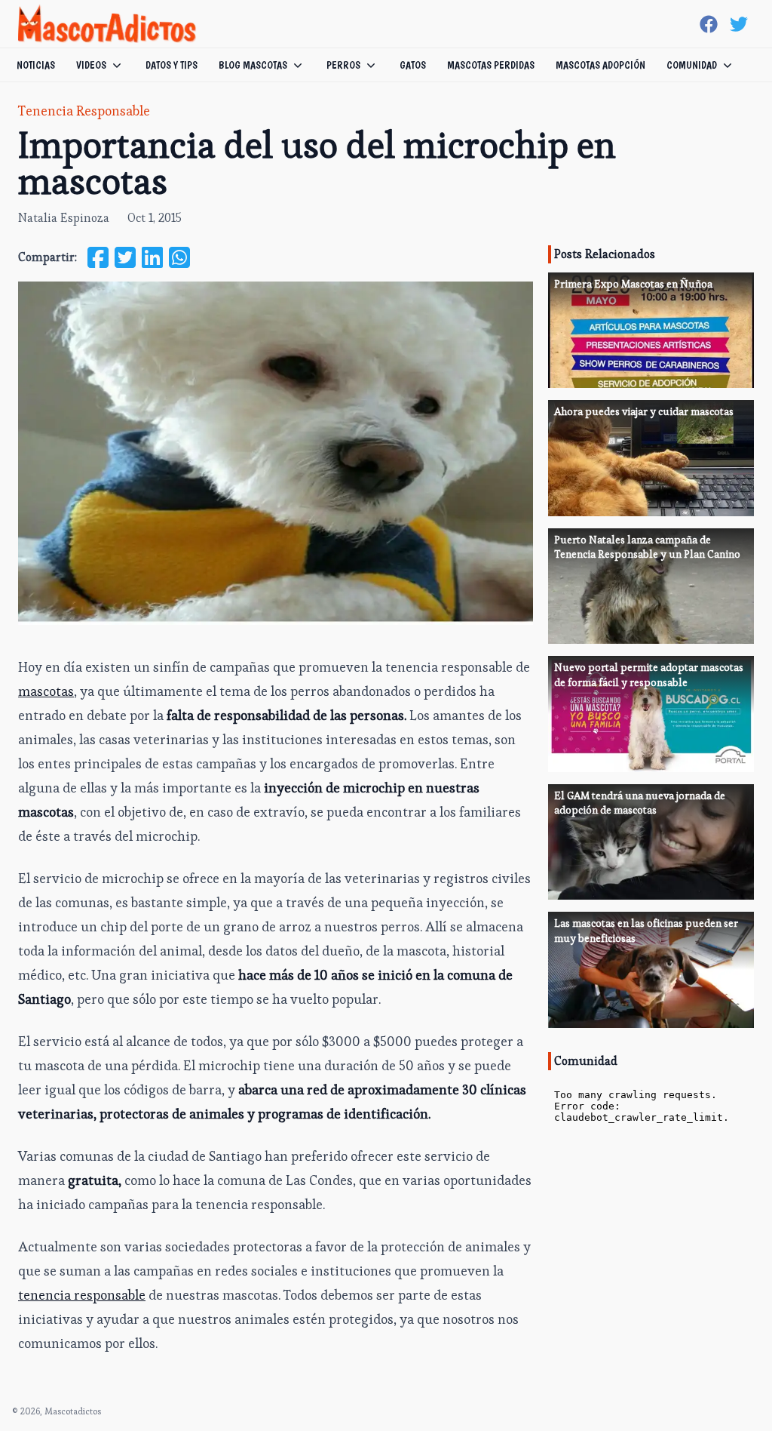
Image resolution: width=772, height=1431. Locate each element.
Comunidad (691, 65)
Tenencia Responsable (84, 110)
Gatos (413, 65)
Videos (91, 65)
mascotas (46, 691)
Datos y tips (172, 65)
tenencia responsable (82, 1294)
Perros (343, 65)
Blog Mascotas (253, 65)
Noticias (36, 65)
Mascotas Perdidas (491, 65)
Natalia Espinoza (63, 218)
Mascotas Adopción (600, 65)
